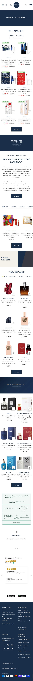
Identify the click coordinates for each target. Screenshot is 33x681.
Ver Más (16, 372)
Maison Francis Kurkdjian (24, 413)
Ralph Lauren (24, 298)
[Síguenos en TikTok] (12, 649)
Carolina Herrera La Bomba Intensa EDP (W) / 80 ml (8, 302)
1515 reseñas (8, 563)
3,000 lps (14, 206)
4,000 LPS (5, 206)
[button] (2, 575)
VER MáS (16, 245)
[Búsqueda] (6, 5)
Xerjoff (8, 472)
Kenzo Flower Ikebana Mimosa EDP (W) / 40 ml (24, 120)
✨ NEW (4, 276)
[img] (17, 561)
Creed (8, 413)
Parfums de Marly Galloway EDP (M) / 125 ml (24, 475)
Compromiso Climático (24, 657)
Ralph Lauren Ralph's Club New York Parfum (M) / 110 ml (25, 303)
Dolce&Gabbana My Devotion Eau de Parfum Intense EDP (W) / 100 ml (8, 361)
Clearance (19, 35)
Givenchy (24, 357)
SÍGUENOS (16, 196)
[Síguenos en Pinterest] (4, 649)
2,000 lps (22, 206)
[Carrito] (30, 5)
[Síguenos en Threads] (8, 645)
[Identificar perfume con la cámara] (11, 5)
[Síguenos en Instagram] (12, 645)
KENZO (12, 35)
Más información (16, 522)
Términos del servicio (24, 639)
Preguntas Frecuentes (24, 654)
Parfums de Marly (8, 443)
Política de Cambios (23, 642)
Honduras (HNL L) (7, 663)
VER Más (16, 485)
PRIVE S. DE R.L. (14, 668)
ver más (16, 129)
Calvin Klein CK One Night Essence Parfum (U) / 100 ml (8, 332)
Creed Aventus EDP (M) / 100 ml (8, 417)
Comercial (13, 276)
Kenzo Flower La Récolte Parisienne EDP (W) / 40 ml (8, 120)
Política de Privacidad (24, 651)
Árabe (21, 276)
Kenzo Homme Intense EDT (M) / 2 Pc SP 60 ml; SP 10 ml (8, 90)
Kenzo (8, 57)
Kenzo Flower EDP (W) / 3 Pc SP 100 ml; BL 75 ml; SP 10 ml (24, 91)
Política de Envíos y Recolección (23, 647)
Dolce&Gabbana (24, 328)
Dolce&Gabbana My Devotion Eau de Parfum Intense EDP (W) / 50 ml (24, 332)
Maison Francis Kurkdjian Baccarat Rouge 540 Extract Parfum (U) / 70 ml (24, 447)
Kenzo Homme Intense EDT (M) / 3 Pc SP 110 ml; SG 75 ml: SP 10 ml (8, 62)
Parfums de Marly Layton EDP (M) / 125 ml (8, 446)
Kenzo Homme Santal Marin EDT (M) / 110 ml (24, 61)
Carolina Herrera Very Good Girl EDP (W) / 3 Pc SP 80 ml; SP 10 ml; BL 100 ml (10, 235)
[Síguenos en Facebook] (4, 645)
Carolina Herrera (11, 231)
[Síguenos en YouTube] (8, 649)
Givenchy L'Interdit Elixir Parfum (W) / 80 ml (24, 360)
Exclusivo (29, 276)
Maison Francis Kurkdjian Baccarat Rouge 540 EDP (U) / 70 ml (24, 418)
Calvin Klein (8, 328)
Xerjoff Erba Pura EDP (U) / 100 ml (8, 475)
